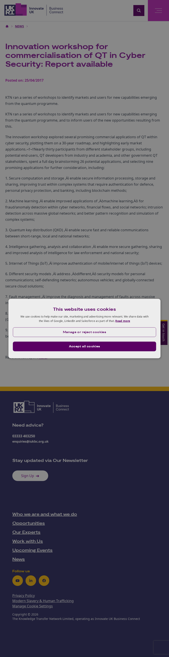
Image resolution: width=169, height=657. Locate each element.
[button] (84, 332)
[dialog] (84, 328)
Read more (122, 321)
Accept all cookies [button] (84, 346)
